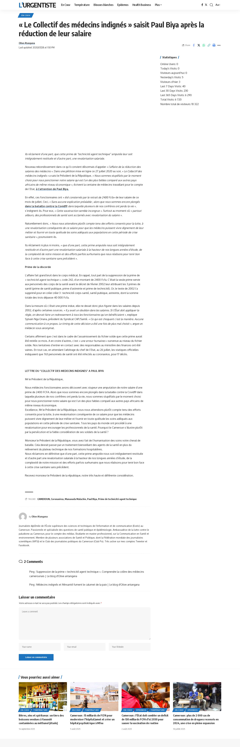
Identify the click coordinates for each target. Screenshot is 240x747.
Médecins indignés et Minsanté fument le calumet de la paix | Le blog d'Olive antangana (87, 584)
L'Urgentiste (37, 5)
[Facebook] (202, 5)
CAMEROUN (43, 499)
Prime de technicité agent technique (117, 499)
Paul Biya (92, 499)
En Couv (25, 15)
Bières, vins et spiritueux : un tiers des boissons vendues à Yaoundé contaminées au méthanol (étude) (41, 719)
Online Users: (168, 64)
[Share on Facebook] (193, 45)
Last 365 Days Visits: (172, 95)
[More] (219, 45)
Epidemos (141, 710)
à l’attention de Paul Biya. (52, 189)
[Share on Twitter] (198, 45)
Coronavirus (57, 499)
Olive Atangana (27, 43)
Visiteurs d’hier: (169, 81)
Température (40, 710)
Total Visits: (167, 99)
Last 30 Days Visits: (172, 90)
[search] (211, 5)
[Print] (214, 45)
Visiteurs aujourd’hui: (172, 73)
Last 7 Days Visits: (171, 86)
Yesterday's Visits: (171, 77)
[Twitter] (206, 5)
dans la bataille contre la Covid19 (46, 206)
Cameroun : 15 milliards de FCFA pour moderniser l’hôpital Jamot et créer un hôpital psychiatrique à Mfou (92, 719)
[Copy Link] (209, 45)
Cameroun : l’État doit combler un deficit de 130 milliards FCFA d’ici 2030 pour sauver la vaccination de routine (145, 719)
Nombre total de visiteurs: (176, 104)
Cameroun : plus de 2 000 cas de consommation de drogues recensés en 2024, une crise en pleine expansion (196, 719)
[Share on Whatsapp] (203, 45)
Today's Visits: (169, 68)
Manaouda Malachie (75, 499)
